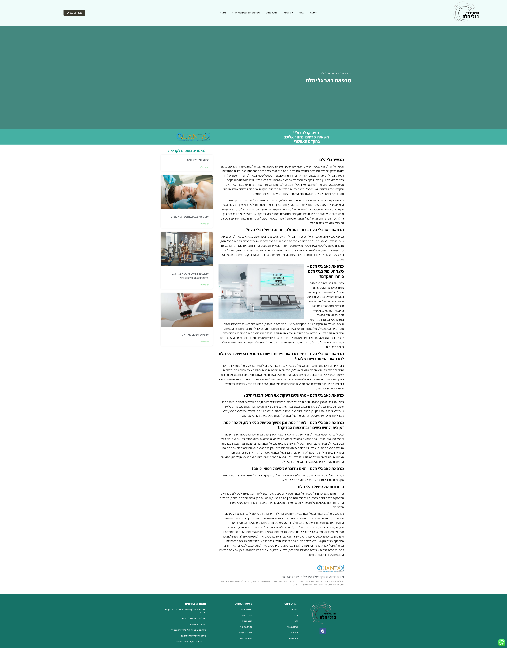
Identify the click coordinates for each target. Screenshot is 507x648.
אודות (301, 12)
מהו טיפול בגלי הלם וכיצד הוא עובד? (190, 216)
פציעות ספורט (272, 12)
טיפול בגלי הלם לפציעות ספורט (247, 12)
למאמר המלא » (204, 167)
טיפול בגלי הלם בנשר (198, 160)
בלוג (224, 12)
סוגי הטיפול (288, 12)
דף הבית (313, 12)
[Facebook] (323, 631)
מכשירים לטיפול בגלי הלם (195, 334)
